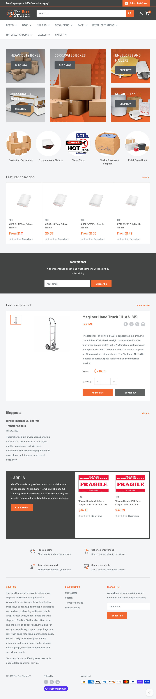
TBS (11, 220)
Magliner (88, 324)
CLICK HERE (21, 507)
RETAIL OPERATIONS (103, 25)
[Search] (130, 13)
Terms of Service (74, 602)
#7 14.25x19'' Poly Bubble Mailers (129, 226)
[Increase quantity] (114, 381)
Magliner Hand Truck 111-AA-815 (110, 316)
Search (69, 597)
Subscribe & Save (138, 3)
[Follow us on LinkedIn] (57, 682)
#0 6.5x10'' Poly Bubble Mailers (56, 226)
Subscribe (101, 283)
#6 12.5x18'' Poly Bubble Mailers (92, 226)
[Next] (150, 213)
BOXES (10, 25)
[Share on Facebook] (126, 324)
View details (144, 305)
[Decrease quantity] (97, 381)
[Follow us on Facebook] (46, 682)
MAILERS (41, 25)
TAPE (81, 25)
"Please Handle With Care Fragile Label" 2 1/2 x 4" (128, 503)
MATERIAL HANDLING (17, 34)
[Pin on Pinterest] (131, 324)
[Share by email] (143, 324)
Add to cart (97, 392)
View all (146, 177)
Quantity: (87, 381)
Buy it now (130, 392)
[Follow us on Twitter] (52, 682)
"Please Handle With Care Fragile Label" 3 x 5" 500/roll (92, 503)
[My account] (141, 13)
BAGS (25, 25)
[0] (147, 13)
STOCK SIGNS (62, 25)
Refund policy (72, 607)
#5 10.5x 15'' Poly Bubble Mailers (21, 226)
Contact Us (71, 592)
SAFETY (59, 34)
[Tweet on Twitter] (137, 324)
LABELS (42, 34)
